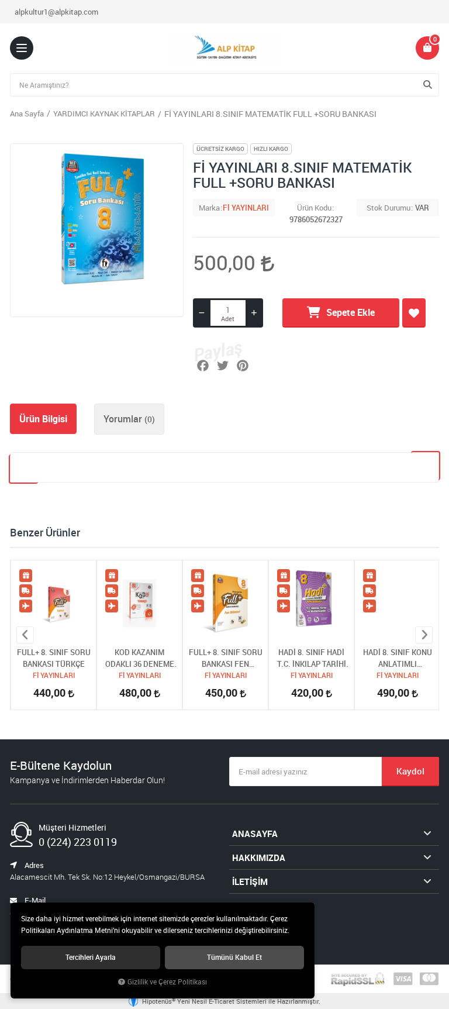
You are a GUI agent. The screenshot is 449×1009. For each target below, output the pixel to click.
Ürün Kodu (314, 207)
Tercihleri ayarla (90, 957)
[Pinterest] (243, 365)
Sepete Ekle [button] (350, 312)
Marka (209, 207)
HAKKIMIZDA (258, 857)
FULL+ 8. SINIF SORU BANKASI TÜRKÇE (54, 658)
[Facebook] (203, 365)
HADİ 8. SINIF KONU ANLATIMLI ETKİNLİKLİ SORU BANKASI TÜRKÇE (397, 658)
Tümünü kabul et (234, 957)
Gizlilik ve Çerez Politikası (167, 981)
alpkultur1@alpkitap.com (56, 11)
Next (424, 635)
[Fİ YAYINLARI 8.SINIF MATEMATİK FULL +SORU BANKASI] (97, 230)
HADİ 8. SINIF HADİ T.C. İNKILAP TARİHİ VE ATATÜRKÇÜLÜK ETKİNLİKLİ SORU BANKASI (311, 658)
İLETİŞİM (250, 881)
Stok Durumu (388, 207)
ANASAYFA (255, 833)
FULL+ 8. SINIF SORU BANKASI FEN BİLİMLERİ (226, 658)
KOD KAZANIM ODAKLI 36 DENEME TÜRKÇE (139, 658)
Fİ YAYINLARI (246, 207)
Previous (25, 635)
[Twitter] (223, 365)
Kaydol (410, 771)
